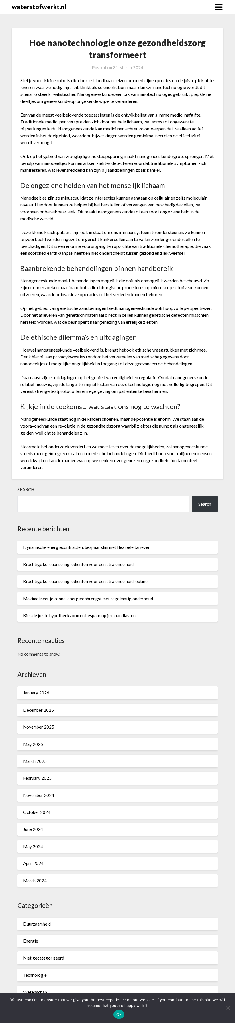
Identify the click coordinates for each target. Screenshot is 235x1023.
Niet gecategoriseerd (43, 957)
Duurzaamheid (37, 924)
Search (25, 489)
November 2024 (38, 795)
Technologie (35, 975)
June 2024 (33, 829)
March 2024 (35, 880)
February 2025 (37, 778)
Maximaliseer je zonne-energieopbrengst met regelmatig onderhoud (88, 598)
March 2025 (35, 761)
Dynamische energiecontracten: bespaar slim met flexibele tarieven (86, 547)
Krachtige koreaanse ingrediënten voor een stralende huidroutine (85, 581)
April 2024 (33, 863)
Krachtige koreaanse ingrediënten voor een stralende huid (78, 564)
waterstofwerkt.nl (39, 7)
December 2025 (38, 710)
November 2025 (38, 726)
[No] (228, 1008)
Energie (30, 940)
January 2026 (36, 692)
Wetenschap (35, 992)
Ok (119, 1014)
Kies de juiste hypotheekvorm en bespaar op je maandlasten (79, 615)
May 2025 (33, 744)
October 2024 (36, 812)
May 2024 (33, 846)
